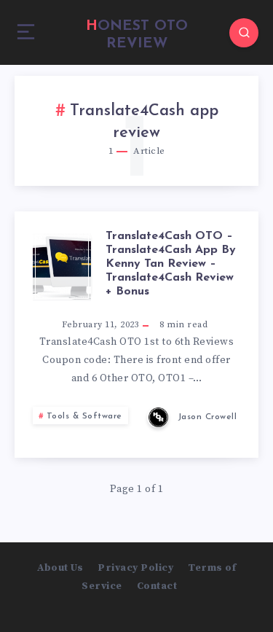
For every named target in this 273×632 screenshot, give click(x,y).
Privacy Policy (135, 567)
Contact (157, 586)
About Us (60, 567)
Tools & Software (84, 416)
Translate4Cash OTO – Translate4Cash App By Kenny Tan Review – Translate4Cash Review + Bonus (171, 264)
